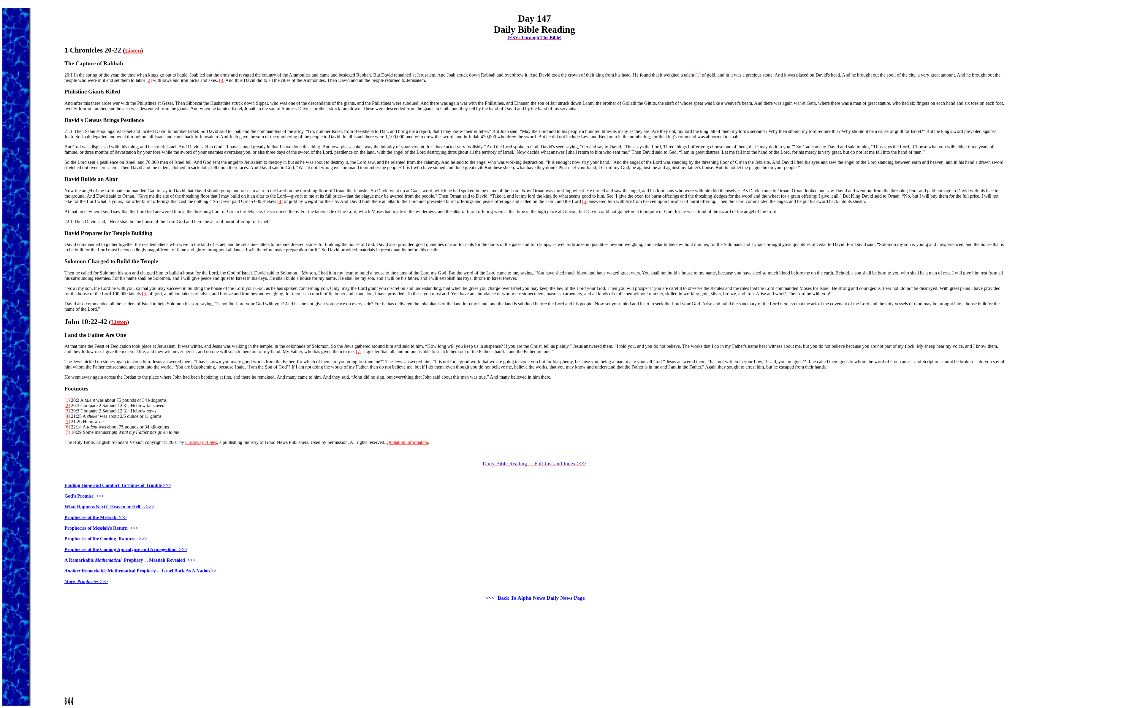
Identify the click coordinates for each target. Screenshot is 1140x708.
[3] (221, 80)
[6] (144, 293)
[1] (698, 74)
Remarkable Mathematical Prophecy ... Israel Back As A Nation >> (140, 570)
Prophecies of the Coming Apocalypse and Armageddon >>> (125, 549)
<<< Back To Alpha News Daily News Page (535, 598)
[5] (585, 201)
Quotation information (407, 442)
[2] (149, 80)
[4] (280, 201)
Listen (133, 50)
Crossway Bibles (201, 442)
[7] (358, 351)
